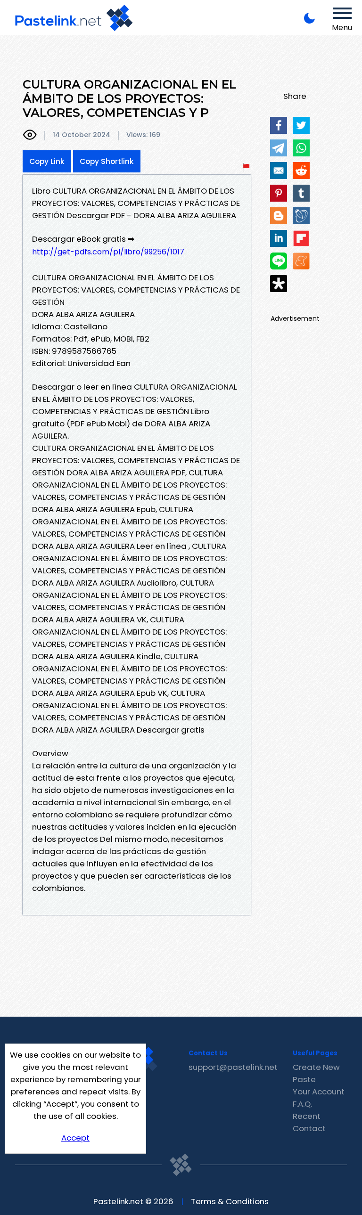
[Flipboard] (301, 238)
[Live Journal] (301, 215)
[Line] (278, 261)
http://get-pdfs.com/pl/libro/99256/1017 (108, 251)
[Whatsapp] (301, 147)
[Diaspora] (278, 283)
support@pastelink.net (233, 1067)
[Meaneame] (301, 261)
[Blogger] (278, 215)
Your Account (319, 1091)
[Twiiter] (301, 125)
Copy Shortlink (107, 161)
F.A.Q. (302, 1103)
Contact (309, 1128)
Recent (307, 1116)
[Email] (278, 170)
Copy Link (47, 161)
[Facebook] (278, 125)
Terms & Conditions (230, 1201)
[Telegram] (278, 147)
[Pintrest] (278, 193)
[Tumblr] (301, 193)
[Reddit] (301, 170)
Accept (75, 1137)
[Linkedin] (278, 238)
